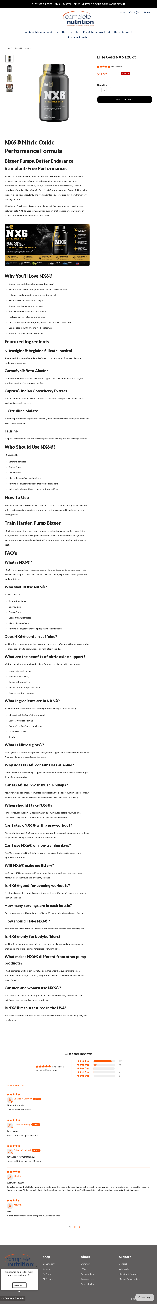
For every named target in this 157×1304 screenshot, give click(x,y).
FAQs (83, 1269)
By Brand (47, 1274)
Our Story (85, 1263)
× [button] (36, 1266)
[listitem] (79, 4)
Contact (123, 1263)
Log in (122, 12)
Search (148, 12)
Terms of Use (87, 1279)
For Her (75, 31)
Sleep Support (123, 31)
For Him (61, 31)
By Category (49, 1263)
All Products (49, 1279)
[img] (13, 1094)
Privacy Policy (87, 1284)
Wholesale (124, 1269)
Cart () (134, 12)
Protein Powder (78, 37)
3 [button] (79, 1227)
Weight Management (38, 31)
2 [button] (75, 1227)
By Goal (46, 1269)
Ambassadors (87, 1274)
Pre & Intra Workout (96, 31)
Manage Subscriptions (129, 1279)
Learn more (19, 1285)
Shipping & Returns (128, 1274)
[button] (104, 66)
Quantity (102, 85)
